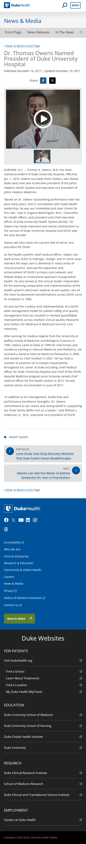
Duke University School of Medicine (28, 715)
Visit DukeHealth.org (18, 660)
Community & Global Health (22, 570)
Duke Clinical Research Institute (25, 773)
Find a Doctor (15, 671)
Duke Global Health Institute (23, 737)
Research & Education (18, 563)
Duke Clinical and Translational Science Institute (36, 795)
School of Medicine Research (23, 784)
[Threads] (7, 529)
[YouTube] (21, 520)
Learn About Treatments (22, 678)
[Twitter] (14, 520)
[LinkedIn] (29, 520)
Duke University (15, 748)
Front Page (13, 32)
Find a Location (16, 685)
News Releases (38, 32)
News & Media (13, 583)
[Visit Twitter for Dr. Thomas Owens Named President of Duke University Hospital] (52, 80)
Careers (9, 577)
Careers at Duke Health (20, 820)
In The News (65, 32)
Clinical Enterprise (16, 556)
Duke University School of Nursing (27, 726)
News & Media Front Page (23, 46)
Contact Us (11, 605)
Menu (75, 5)
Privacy (8, 591)
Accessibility (12, 542)
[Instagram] (36, 520)
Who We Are (12, 549)
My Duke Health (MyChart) (24, 692)
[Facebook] (7, 520)
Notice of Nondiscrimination (23, 598)
